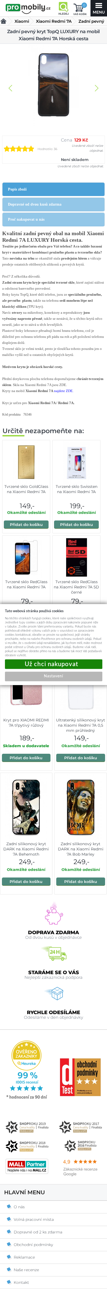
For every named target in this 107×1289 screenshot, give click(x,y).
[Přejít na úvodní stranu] (28, 9)
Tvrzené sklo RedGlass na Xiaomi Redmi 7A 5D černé (76, 587)
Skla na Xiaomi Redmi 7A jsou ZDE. (40, 385)
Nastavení (53, 676)
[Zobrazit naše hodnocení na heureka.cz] (26, 1098)
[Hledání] (63, 8)
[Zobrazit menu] (99, 8)
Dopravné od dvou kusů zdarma (34, 204)
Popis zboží (17, 189)
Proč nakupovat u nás (26, 219)
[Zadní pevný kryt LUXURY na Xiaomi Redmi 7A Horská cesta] (53, 85)
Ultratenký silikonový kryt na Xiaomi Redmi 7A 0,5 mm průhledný (80, 725)
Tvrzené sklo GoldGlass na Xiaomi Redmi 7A (26, 489)
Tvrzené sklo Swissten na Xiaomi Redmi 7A (76, 489)
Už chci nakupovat (53, 664)
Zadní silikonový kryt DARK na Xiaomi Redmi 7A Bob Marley (80, 849)
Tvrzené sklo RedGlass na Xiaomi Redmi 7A (26, 584)
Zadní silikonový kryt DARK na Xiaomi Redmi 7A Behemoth (26, 849)
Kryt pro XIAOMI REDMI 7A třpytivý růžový (26, 723)
